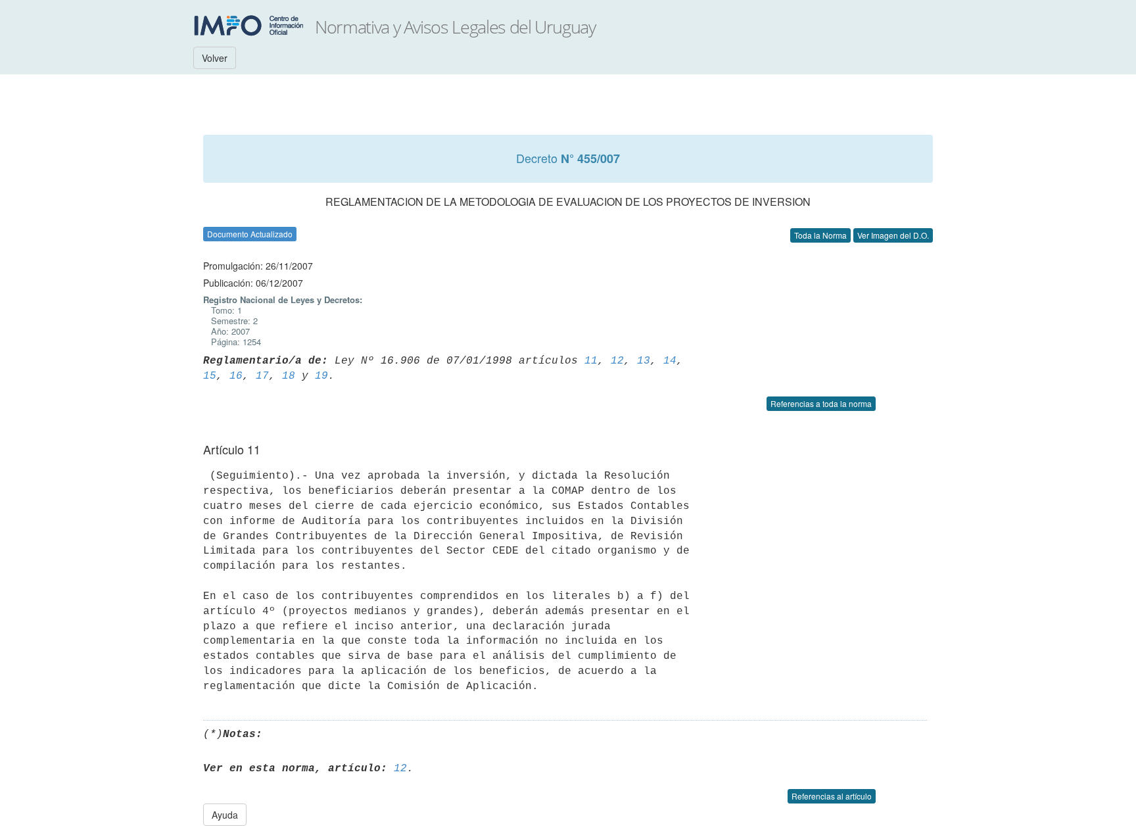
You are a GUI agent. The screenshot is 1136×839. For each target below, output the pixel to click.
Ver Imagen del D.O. (893, 235)
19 (321, 376)
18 (288, 376)
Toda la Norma (820, 235)
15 (209, 376)
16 (236, 376)
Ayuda (225, 814)
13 (643, 361)
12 (617, 361)
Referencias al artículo (832, 796)
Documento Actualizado (250, 233)
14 (669, 361)
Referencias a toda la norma (821, 403)
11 (591, 361)
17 (262, 376)
